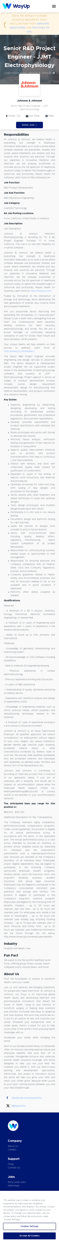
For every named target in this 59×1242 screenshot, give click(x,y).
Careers (12, 1150)
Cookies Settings (29, 1226)
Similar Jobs (28, 125)
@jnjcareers (19, 1106)
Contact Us (14, 1168)
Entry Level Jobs (17, 1182)
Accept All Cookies (29, 1236)
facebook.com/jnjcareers (27, 1098)
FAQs (11, 1164)
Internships (14, 1186)
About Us (13, 1146)
